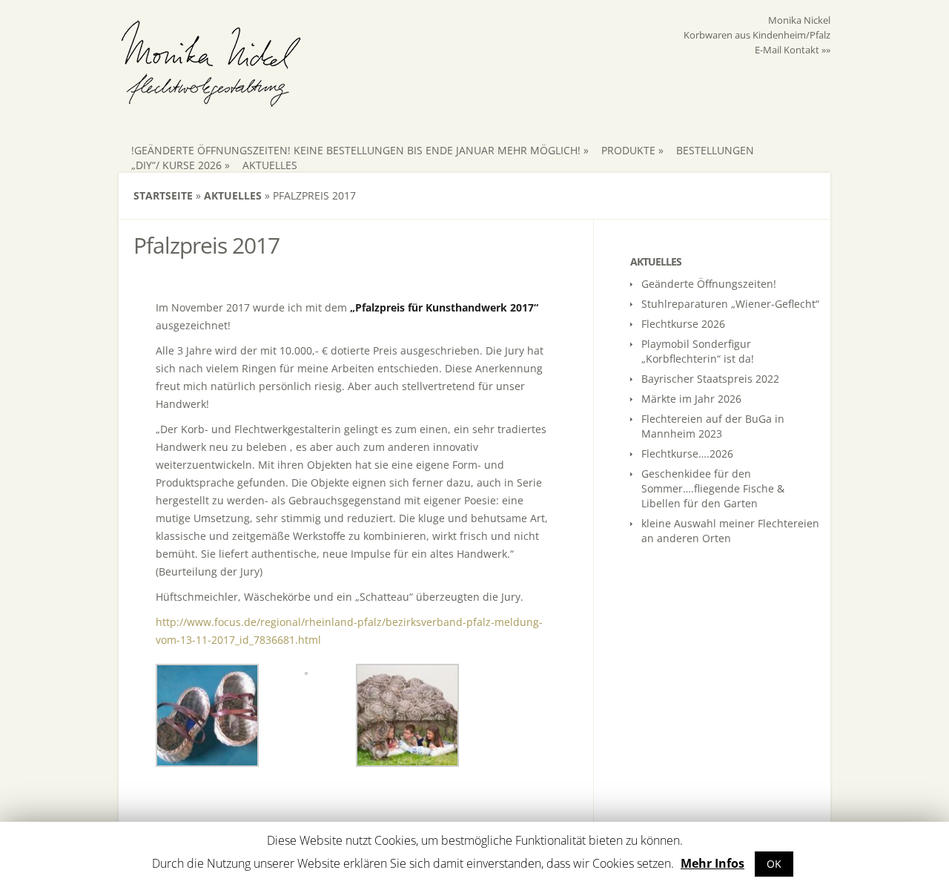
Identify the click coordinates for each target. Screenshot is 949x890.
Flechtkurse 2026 (683, 324)
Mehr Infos (712, 863)
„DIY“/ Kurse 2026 (180, 165)
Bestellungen (715, 150)
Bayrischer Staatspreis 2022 (710, 379)
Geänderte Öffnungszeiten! (708, 284)
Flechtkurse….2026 (687, 453)
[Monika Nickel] (211, 101)
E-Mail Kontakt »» (792, 49)
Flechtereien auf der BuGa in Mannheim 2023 (712, 426)
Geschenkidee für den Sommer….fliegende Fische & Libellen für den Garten (712, 488)
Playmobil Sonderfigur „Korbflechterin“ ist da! (697, 351)
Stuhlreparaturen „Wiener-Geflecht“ (730, 304)
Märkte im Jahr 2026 (691, 399)
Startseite (163, 195)
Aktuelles (269, 165)
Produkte (632, 150)
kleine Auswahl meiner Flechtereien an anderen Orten (730, 530)
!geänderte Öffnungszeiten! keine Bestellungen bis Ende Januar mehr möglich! (360, 150)
